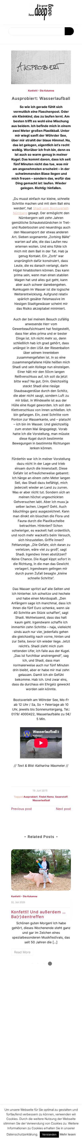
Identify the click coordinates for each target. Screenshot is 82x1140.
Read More (22, 952)
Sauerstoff (61, 796)
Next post (63, 809)
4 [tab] (50, 964)
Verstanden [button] (49, 1134)
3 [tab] (44, 964)
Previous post (21, 809)
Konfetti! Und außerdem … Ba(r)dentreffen (38, 914)
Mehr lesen (68, 1134)
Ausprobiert (30, 796)
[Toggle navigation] (7, 40)
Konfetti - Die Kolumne (41, 90)
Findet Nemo (46, 796)
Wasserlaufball (41, 800)
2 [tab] (38, 964)
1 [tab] (32, 964)
